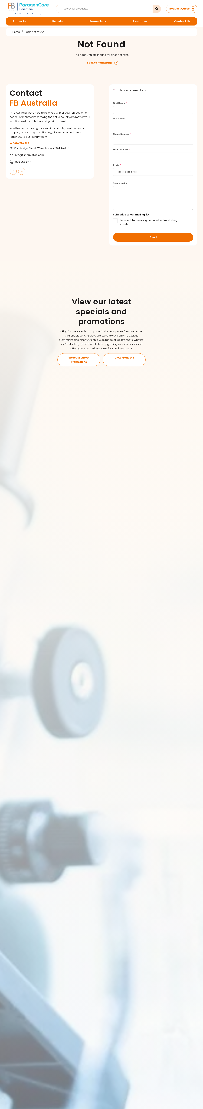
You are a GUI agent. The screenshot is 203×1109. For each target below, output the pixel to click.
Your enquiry (120, 183)
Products (19, 21)
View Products (124, 357)
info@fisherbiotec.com (29, 155)
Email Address (121, 149)
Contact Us (182, 21)
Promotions (97, 21)
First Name (120, 103)
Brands (57, 21)
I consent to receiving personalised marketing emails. (148, 222)
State (117, 165)
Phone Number (122, 134)
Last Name (120, 118)
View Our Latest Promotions (78, 360)
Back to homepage (99, 62)
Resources (140, 21)
